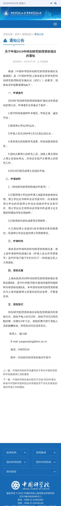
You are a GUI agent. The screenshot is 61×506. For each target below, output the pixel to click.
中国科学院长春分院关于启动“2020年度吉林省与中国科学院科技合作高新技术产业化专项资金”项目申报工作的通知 (30, 383)
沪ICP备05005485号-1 (30, 496)
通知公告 (39, 34)
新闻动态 (27, 34)
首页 (17, 34)
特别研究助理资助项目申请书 (34, 357)
